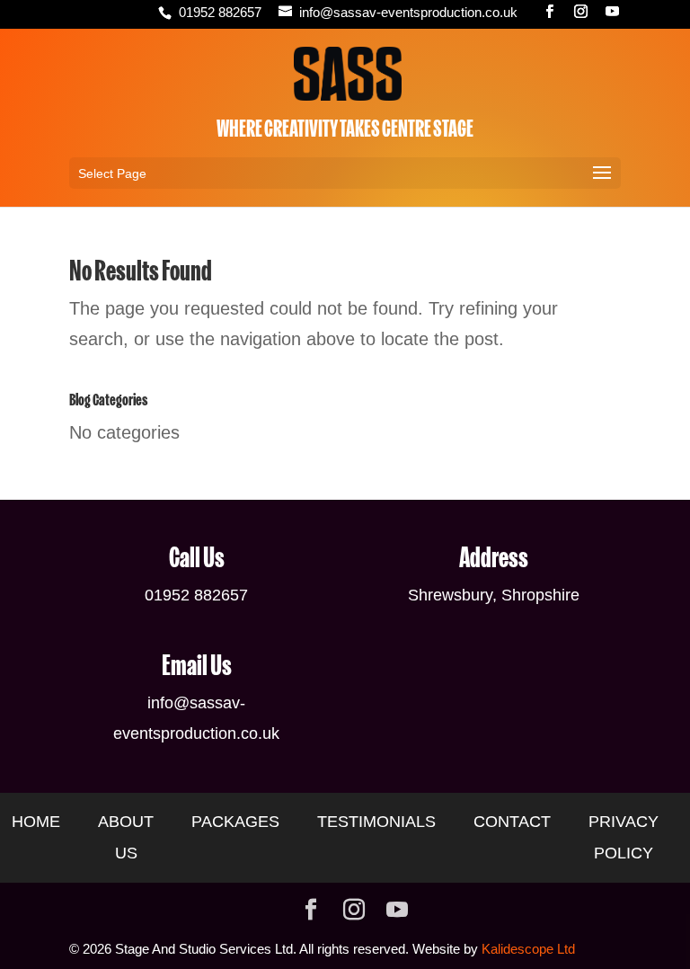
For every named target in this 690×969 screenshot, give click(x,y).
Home (36, 822)
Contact (512, 822)
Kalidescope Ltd (528, 948)
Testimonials (376, 822)
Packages (235, 822)
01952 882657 (220, 12)
